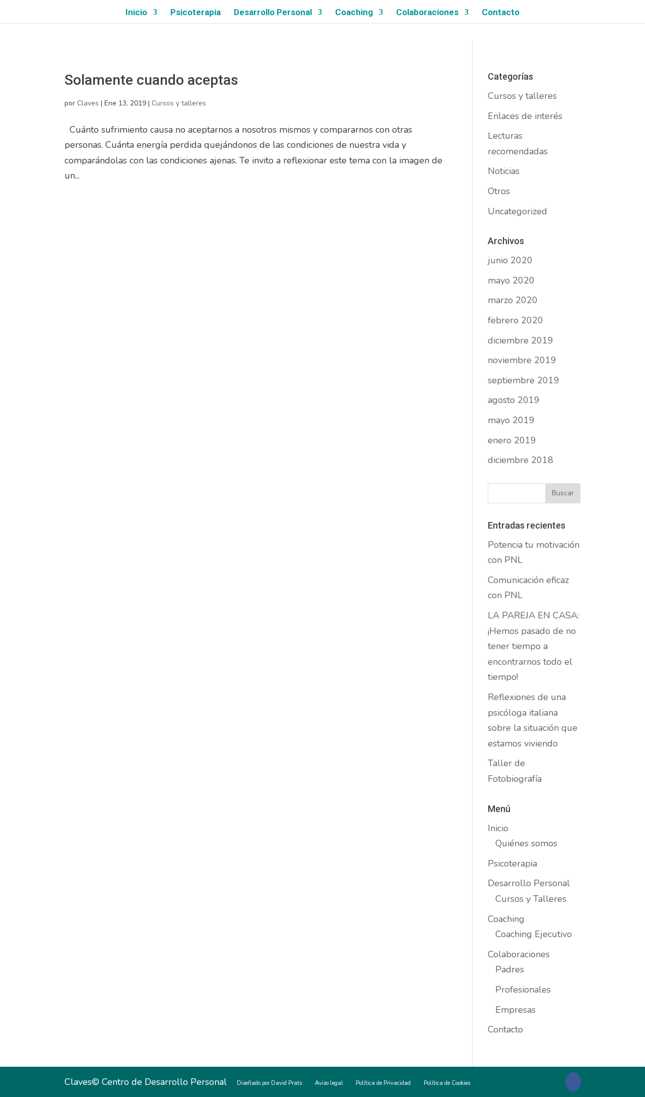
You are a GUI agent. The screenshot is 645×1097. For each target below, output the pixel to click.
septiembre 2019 (523, 380)
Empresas (515, 1010)
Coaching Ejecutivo (533, 934)
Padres (509, 969)
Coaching (354, 13)
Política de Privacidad (383, 1083)
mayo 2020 (511, 280)
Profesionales (523, 990)
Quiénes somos (526, 843)
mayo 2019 (511, 420)
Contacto (501, 13)
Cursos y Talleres (530, 899)
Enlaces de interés (525, 116)
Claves (88, 103)
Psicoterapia (195, 13)
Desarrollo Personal (273, 13)
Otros (499, 191)
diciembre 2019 (520, 340)
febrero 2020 (515, 320)
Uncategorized (517, 211)
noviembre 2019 (522, 360)
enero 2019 (512, 440)
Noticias (504, 171)
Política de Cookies (447, 1083)
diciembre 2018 (520, 460)
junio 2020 (510, 260)
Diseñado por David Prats (269, 1083)
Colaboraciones (427, 13)
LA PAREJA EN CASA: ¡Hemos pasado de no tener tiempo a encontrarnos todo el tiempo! (533, 646)
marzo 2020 (513, 300)
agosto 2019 (514, 400)
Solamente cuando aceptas (151, 80)
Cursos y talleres (179, 103)
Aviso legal (329, 1083)
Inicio (136, 13)
